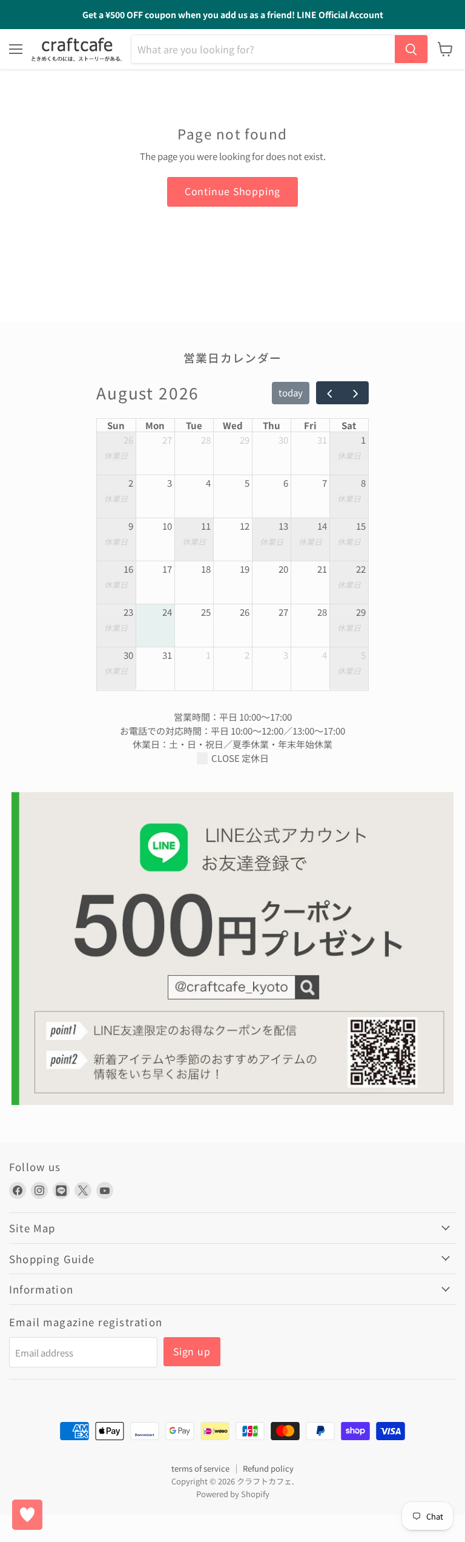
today (291, 392)
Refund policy (268, 1468)
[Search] (411, 49)
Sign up (192, 1351)
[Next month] (355, 392)
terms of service (200, 1468)
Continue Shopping (233, 191)
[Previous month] (329, 392)
